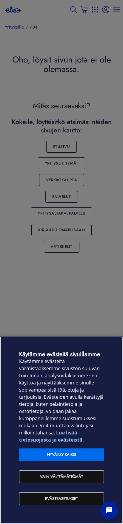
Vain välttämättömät (61, 476)
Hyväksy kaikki (61, 454)
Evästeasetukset (61, 498)
